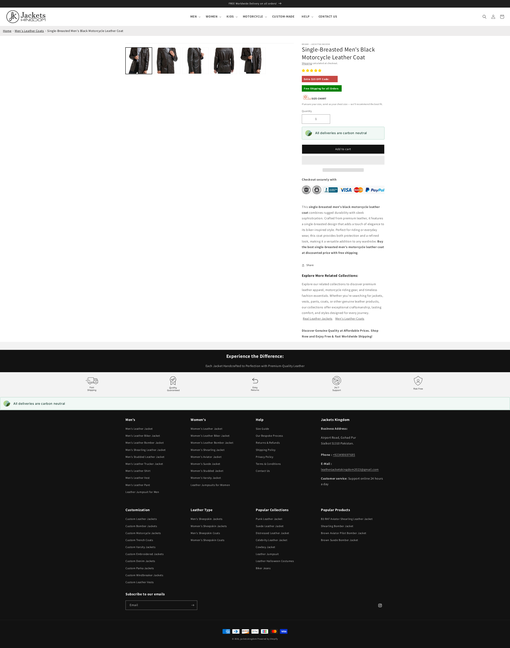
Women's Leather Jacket (206, 428)
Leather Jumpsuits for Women (210, 485)
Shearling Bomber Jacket (337, 526)
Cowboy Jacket (265, 547)
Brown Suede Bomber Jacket (339, 540)
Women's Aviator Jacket (206, 457)
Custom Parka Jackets (140, 568)
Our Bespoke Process (269, 435)
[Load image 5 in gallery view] (252, 60)
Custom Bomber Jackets (141, 526)
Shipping (307, 63)
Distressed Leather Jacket (272, 533)
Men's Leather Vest (138, 478)
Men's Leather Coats (29, 31)
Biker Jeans (263, 568)
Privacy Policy (264, 457)
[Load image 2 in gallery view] (167, 60)
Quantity (307, 111)
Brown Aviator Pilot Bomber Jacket (343, 533)
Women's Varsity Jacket (206, 478)
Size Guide (262, 428)
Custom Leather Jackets (141, 519)
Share (310, 265)
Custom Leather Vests (140, 582)
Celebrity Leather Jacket (271, 540)
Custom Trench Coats (139, 540)
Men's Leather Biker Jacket (143, 435)
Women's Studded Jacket (207, 471)
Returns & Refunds (268, 442)
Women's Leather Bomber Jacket (212, 442)
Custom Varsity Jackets (140, 547)
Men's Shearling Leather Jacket (146, 450)
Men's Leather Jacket (139, 428)
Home (7, 31)
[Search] (484, 16)
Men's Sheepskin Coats (205, 533)
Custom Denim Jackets (140, 561)
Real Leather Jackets (317, 319)
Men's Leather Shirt (138, 471)
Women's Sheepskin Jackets (209, 526)
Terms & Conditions (268, 464)
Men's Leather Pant (138, 485)
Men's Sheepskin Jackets (207, 519)
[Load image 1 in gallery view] (139, 60)
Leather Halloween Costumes (275, 561)
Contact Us (263, 471)
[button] (312, 70)
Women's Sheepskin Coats (208, 540)
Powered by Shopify (267, 638)
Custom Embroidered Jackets (145, 554)
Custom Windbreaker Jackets (144, 575)
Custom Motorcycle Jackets (143, 533)
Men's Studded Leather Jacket (145, 457)
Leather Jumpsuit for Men (142, 492)
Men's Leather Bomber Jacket (145, 442)
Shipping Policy (266, 450)
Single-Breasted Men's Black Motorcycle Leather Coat (85, 31)
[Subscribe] (192, 605)
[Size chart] (315, 99)
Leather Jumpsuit (267, 554)
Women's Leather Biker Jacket (210, 435)
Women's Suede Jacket (205, 464)
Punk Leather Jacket (269, 519)
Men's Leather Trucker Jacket (144, 464)
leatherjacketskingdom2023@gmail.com (350, 469)
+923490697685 (344, 455)
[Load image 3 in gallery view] (195, 60)
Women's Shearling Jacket (208, 450)
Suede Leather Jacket (270, 526)
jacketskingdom (248, 638)
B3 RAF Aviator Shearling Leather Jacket (347, 519)
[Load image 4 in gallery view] (224, 60)
